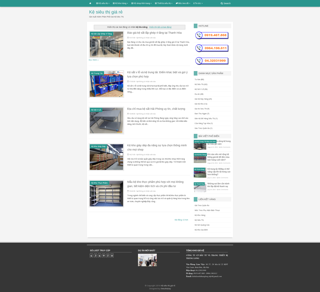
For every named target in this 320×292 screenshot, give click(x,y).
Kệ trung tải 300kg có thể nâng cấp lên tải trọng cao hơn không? (219, 172)
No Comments (225, 147)
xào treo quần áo (202, 128)
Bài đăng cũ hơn (181, 219)
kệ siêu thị (199, 84)
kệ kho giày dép (98, 146)
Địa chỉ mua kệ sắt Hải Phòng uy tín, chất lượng (156, 108)
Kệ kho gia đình (201, 230)
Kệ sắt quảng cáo (202, 225)
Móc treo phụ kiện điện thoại (207, 210)
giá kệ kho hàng (200, 155)
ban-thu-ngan (201, 113)
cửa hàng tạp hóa (202, 123)
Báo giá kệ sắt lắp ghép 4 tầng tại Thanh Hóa (154, 32)
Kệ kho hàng (200, 215)
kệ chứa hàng (199, 169)
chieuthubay (166, 288)
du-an (197, 94)
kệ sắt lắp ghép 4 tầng (101, 34)
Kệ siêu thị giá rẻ (168, 285)
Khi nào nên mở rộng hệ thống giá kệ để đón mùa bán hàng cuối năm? (218, 157)
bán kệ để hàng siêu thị (205, 118)
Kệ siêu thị (199, 220)
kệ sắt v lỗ (96, 110)
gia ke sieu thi (201, 108)
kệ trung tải (96, 73)
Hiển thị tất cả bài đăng (160, 27)
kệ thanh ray (199, 184)
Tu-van (197, 79)
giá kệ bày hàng (201, 99)
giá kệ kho (199, 104)
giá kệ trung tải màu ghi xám (205, 141)
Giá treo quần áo (202, 205)
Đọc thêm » (94, 60)
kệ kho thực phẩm (99, 183)
